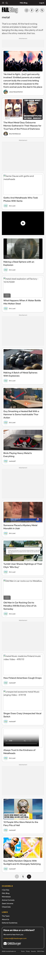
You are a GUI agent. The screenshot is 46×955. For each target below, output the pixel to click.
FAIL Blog (23, 3)
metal (14, 23)
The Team (6, 916)
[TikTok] (37, 10)
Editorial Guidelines (9, 923)
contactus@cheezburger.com (15, 938)
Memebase (6, 897)
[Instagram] (27, 10)
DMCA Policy (40, 951)
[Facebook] (32, 10)
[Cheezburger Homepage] (23, 944)
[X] (42, 10)
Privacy (28, 951)
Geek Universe (7, 903)
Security (33, 951)
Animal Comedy (8, 900)
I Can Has (5, 890)
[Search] (6, 2)
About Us (5, 919)
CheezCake (6, 907)
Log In (41, 3)
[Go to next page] (29, 877)
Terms (23, 951)
